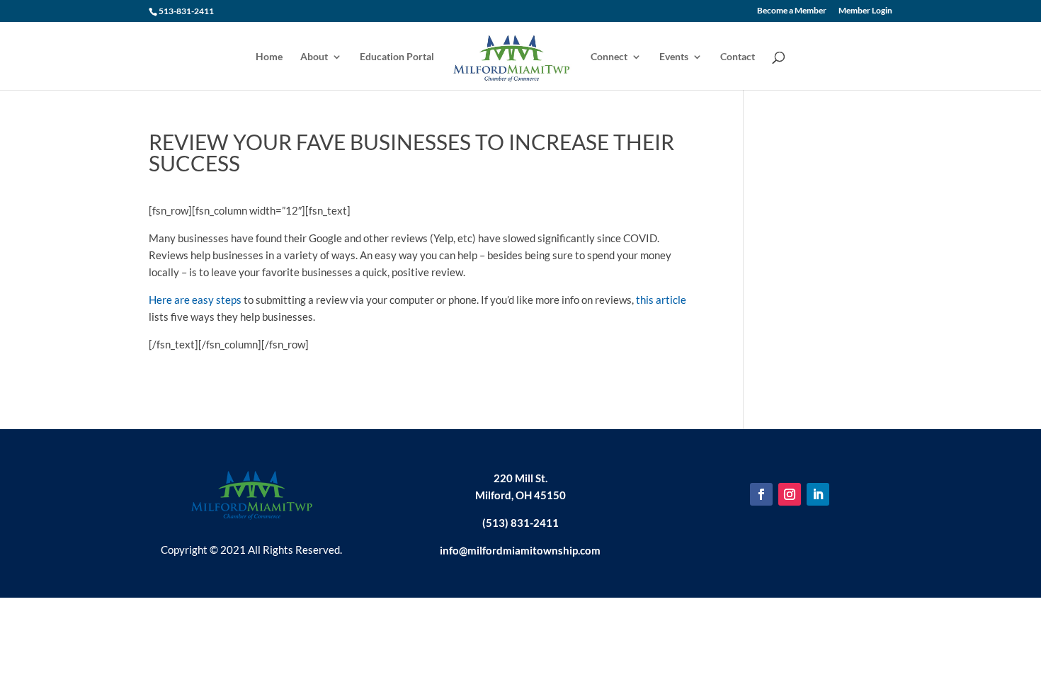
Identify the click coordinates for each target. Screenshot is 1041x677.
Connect (609, 57)
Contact (737, 57)
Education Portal (397, 57)
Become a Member (791, 11)
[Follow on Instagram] (789, 494)
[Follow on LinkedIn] (818, 494)
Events (673, 57)
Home (269, 57)
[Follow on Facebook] (761, 494)
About (314, 57)
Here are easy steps (195, 299)
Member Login (865, 11)
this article (661, 299)
